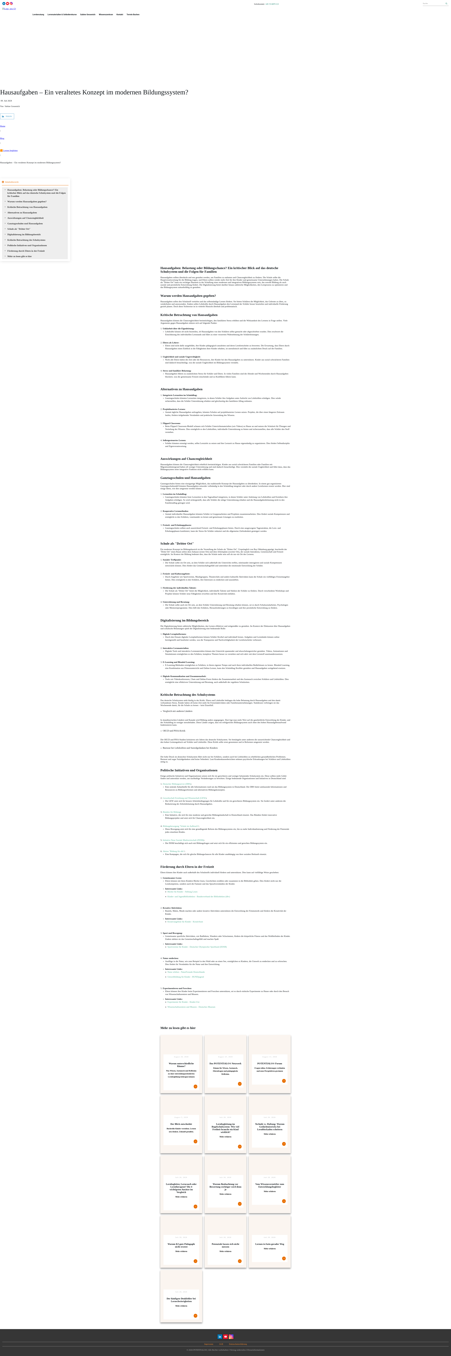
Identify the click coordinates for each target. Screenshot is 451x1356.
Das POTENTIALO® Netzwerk (225, 1063)
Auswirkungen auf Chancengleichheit (25, 218)
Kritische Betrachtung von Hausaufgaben (27, 207)
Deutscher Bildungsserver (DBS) (177, 784)
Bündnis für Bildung (171, 812)
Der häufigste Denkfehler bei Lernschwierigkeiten (181, 1300)
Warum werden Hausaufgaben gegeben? (27, 201)
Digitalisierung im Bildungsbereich (24, 234)
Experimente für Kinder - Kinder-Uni (183, 1002)
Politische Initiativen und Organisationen (27, 245)
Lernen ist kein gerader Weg (269, 1244)
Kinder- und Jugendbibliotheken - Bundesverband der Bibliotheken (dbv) (198, 896)
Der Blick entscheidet (181, 1124)
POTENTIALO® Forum (269, 1063)
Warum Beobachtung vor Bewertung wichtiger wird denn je (225, 1187)
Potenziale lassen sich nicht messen (225, 1245)
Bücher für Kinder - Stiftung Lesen (182, 892)
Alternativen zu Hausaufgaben (22, 212)
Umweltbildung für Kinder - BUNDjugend (185, 977)
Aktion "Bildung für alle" (173, 851)
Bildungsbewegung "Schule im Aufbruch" (180, 826)
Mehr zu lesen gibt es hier (19, 256)
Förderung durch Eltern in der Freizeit (26, 251)
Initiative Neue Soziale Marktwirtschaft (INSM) (183, 840)
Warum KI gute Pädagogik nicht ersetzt (181, 1245)
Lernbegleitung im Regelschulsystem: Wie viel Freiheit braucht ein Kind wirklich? (225, 1128)
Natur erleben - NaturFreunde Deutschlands (186, 972)
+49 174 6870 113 (272, 4)
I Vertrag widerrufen (237, 1350)
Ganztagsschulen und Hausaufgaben (25, 223)
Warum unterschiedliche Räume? (181, 1064)
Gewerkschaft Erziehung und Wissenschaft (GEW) (184, 798)
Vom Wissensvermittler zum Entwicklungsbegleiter (269, 1185)
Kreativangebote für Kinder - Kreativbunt (185, 921)
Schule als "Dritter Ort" (19, 229)
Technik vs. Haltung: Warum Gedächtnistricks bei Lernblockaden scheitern (269, 1127)
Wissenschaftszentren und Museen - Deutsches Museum (191, 1007)
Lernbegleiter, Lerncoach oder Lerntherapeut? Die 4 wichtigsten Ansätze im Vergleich (181, 1188)
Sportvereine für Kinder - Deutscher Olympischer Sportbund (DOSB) (197, 947)
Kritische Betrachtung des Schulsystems (26, 240)
